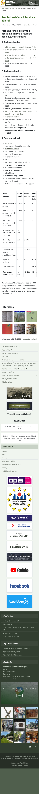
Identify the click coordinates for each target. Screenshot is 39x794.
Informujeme (6, 458)
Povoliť (20, 695)
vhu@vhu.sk (12, 679)
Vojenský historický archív (9, 8)
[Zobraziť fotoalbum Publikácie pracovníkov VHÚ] (19, 712)
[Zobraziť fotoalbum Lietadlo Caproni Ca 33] (32, 737)
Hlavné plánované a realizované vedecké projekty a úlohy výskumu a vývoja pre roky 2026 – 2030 (19, 364)
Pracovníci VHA (7, 350)
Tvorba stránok (15, 763)
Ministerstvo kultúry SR (11, 633)
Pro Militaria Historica (9, 471)
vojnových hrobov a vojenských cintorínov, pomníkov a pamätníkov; (21, 112)
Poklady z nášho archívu (10, 378)
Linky (3, 454)
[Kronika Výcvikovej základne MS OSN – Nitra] (7, 328)
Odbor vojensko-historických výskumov (16, 648)
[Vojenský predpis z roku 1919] (31, 316)
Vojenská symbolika (8, 461)
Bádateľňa (5, 356)
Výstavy (4, 468)
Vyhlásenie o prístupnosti (11, 756)
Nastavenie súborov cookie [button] (27, 756)
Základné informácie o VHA (11, 346)
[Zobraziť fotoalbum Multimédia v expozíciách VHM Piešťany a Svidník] (7, 725)
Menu (32, 3)
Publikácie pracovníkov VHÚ (11, 464)
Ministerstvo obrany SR (11, 621)
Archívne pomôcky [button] (8, 372)
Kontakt (4, 451)
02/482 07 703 (10, 676)
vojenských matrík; (12, 116)
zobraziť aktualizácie (30, 25)
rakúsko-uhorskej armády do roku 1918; (20, 47)
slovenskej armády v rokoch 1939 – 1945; (21, 55)
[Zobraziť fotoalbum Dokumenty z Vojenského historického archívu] (32, 712)
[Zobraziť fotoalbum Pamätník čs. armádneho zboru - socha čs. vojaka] (19, 737)
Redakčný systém (17, 765)
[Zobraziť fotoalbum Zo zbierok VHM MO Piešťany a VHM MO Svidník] (7, 712)
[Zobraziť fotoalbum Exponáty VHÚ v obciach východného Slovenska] (32, 725)
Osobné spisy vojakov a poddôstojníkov (15, 360)
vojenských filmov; (12, 148)
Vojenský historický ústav (13, 758)
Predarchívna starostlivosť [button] (11, 375)
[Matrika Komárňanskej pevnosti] (7, 316)
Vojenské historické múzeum (12, 655)
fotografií (8, 143)
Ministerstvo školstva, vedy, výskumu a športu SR (18, 628)
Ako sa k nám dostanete (10, 353)
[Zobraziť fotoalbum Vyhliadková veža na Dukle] (19, 725)
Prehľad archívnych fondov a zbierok (14, 369)
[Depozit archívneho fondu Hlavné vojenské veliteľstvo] (19, 328)
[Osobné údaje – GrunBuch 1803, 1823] (19, 316)
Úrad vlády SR (7, 624)
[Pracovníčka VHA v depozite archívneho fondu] (31, 328)
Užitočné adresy (7, 382)
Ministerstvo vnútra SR (11, 636)
